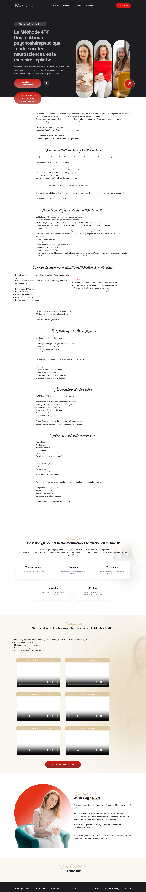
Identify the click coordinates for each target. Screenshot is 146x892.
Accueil (56, 6)
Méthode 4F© (67, 6)
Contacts (89, 6)
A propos (79, 6)
